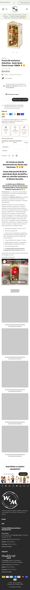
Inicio (5, 14)
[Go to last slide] (13, 52)
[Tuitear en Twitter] (13, 155)
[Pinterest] (6, 486)
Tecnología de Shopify (15, 587)
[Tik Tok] (13, 486)
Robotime (4, 58)
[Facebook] (2, 486)
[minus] (3, 99)
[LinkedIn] (20, 486)
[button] (20, 99)
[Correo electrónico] (24, 486)
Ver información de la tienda (12, 108)
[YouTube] (17, 486)
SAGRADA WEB (19, 584)
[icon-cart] (26, 9)
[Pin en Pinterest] (16, 155)
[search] (6, 9)
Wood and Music (17, 582)
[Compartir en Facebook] (9, 155)
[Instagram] (9, 486)
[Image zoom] (15, 35)
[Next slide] (17, 52)
